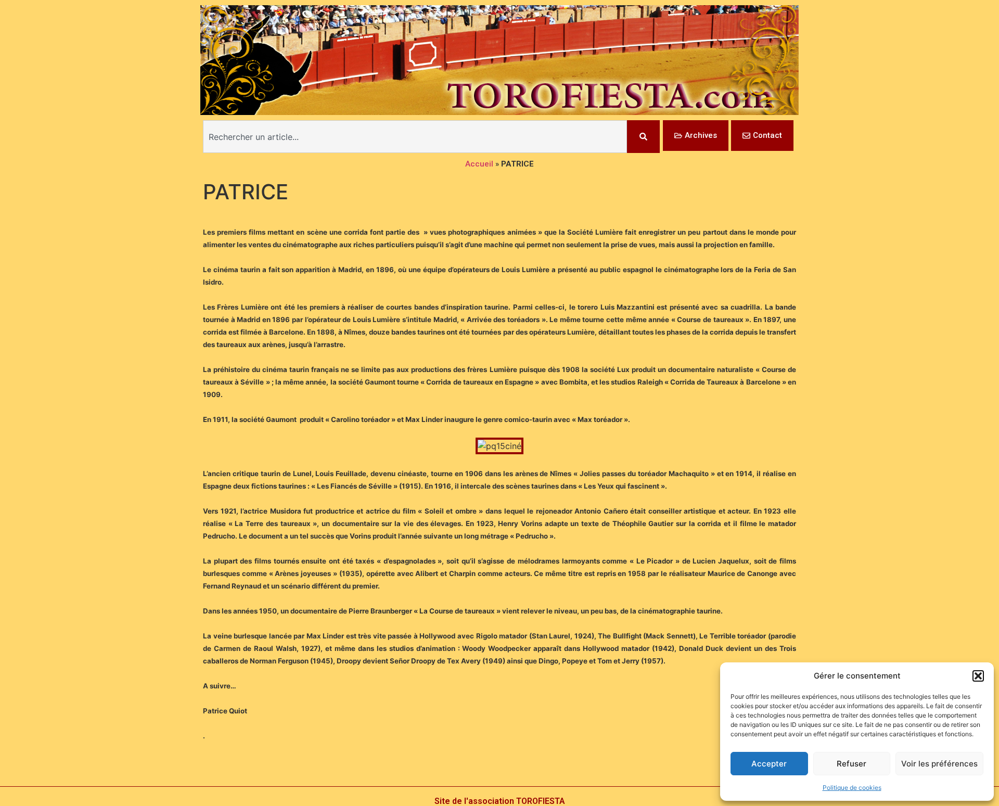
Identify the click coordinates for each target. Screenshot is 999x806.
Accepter (769, 764)
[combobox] (415, 136)
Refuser (851, 764)
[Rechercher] (643, 136)
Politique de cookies (852, 787)
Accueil (479, 164)
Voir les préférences (939, 764)
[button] (978, 676)
